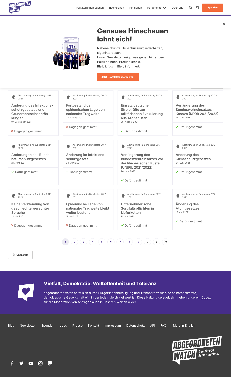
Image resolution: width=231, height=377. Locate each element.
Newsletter (28, 325)
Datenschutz (135, 325)
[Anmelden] (197, 8)
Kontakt (93, 325)
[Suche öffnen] (191, 8)
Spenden (47, 325)
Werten (122, 302)
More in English (184, 325)
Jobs (63, 325)
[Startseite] (20, 8)
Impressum (113, 325)
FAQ (163, 325)
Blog (11, 325)
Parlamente (154, 7)
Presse (77, 325)
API (152, 325)
